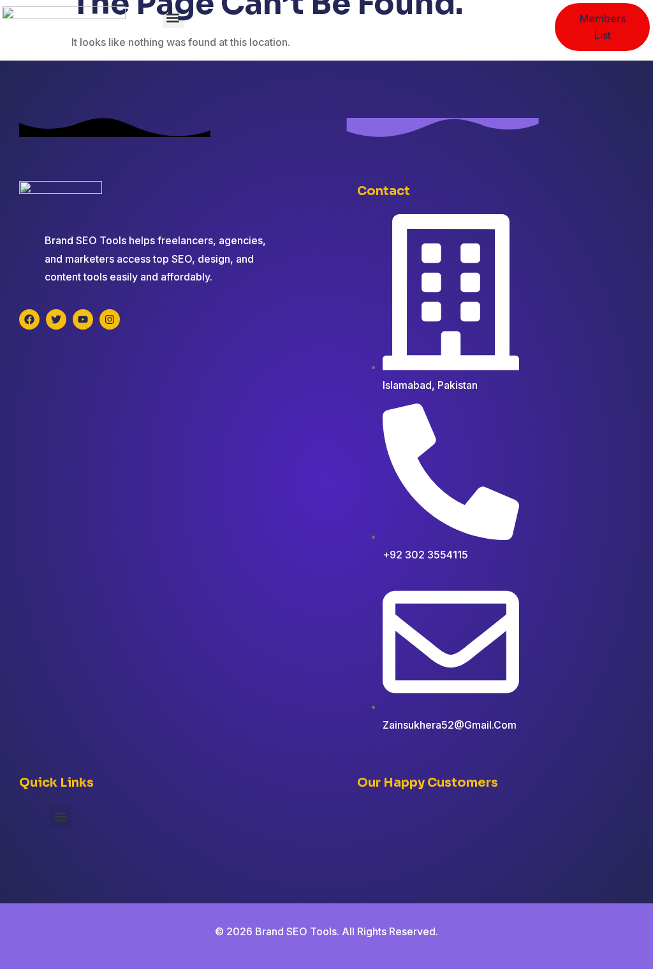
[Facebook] (29, 319)
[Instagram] (109, 319)
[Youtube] (83, 319)
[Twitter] (56, 319)
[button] (173, 17)
